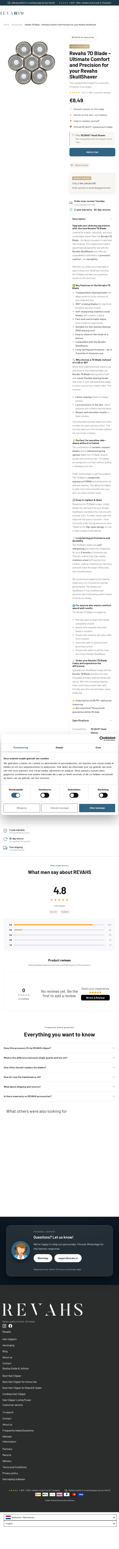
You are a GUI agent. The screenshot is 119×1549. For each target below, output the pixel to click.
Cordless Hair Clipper (14, 1393)
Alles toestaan (97, 808)
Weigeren (22, 808)
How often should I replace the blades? (25, 1067)
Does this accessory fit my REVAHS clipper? (27, 1047)
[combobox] (60, 1517)
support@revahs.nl (68, 1258)
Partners (7, 1448)
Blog (5, 1351)
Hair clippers (9, 1339)
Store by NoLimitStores (65, 1500)
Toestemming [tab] (20, 747)
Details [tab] (59, 747)
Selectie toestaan (59, 808)
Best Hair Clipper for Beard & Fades (22, 1387)
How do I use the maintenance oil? (22, 1076)
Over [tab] (98, 747)
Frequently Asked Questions (18, 1430)
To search (7, 1412)
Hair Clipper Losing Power (16, 1399)
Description (79, 218)
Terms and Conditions (14, 1467)
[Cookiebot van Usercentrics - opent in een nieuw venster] (101, 738)
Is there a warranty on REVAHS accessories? (28, 1096)
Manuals (7, 1436)
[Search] (16, 13)
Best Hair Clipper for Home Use (19, 1381)
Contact (6, 1363)
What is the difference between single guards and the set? (35, 1057)
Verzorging (8, 1345)
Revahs (53, 1500)
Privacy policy (10, 1473)
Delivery (6, 1460)
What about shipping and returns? (22, 1086)
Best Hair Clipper (11, 1375)
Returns (6, 1454)
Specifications (80, 720)
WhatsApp (43, 1258)
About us (7, 1357)
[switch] (44, 795)
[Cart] (22, 13)
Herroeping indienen (13, 1479)
